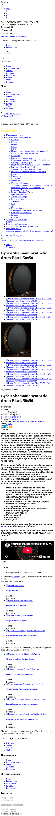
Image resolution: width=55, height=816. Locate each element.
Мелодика (15, 181)
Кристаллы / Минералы (16, 224)
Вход (8, 45)
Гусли (13, 174)
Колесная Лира (17, 199)
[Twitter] (6, 426)
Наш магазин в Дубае (11, 235)
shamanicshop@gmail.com (12, 805)
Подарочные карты (14, 135)
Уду (12, 206)
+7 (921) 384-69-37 (12, 114)
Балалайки (15, 178)
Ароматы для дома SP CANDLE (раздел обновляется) (29, 231)
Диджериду (16, 201)
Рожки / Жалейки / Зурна (22, 192)
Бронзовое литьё (13, 229)
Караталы (15, 156)
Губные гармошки (19, 194)
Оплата (9, 71)
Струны (14, 217)
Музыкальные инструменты (18, 137)
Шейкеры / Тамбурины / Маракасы (26, 210)
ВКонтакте (11, 743)
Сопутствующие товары (21, 213)
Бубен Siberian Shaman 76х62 (17, 605)
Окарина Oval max (13, 590)
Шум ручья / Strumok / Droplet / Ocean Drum (30, 160)
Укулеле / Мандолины (20, 183)
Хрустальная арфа (19, 197)
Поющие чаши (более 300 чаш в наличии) (29, 151)
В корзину (11, 412)
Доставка (10, 73)
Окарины (15, 144)
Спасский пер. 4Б (8, 811)
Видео (9, 77)
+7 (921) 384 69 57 (7, 800)
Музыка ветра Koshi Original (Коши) (20, 659)
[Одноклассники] (10, 426)
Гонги (13, 149)
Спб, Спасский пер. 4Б (14, 119)
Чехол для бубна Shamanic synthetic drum (21, 689)
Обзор (9, 245)
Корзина (9, 786)
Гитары (14, 215)
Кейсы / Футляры (18, 208)
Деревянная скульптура (16, 219)
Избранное (11, 788)
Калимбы (15, 140)
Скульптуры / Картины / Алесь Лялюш (23, 226)
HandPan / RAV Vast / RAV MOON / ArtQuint (30, 165)
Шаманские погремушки (22, 158)
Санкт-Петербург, (8, 809)
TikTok (9, 750)
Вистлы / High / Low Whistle (23, 167)
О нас (8, 66)
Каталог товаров (9, 130)
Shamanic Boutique (9, 240)
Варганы (15, 142)
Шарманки (16, 176)
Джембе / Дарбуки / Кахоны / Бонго (26, 169)
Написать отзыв (16, 419)
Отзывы (9, 82)
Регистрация (11, 47)
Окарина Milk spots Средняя (16, 621)
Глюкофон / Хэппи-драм (21, 162)
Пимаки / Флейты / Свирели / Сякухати (28, 172)
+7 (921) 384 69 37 (7, 798)
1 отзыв (15, 577)
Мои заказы (11, 783)
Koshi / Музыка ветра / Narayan (24, 153)
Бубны (14, 146)
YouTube (10, 748)
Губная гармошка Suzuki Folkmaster (20, 674)
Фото (8, 80)
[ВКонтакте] (3, 426)
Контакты (10, 75)
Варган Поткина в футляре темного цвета (22, 635)
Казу (13, 203)
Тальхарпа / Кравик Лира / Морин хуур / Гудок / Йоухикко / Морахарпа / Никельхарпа (32, 186)
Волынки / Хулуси (19, 190)
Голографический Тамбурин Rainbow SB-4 (22, 719)
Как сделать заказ (13, 68)
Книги (9, 222)
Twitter (9, 745)
